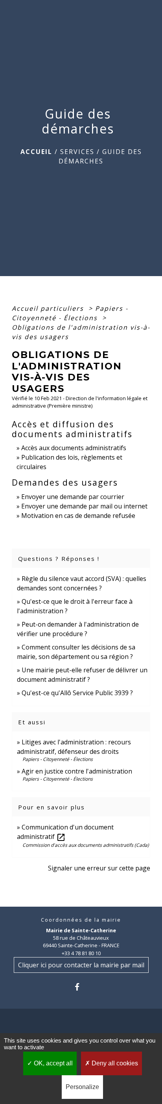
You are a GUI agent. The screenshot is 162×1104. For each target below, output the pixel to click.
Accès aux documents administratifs (73, 447)
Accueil (36, 151)
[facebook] (80, 987)
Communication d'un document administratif (65, 832)
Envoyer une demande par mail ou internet (84, 506)
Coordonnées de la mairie (81, 920)
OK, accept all (52, 1063)
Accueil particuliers (49, 308)
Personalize (82, 1087)
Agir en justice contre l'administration (77, 771)
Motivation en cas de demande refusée (78, 515)
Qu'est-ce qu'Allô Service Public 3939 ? (77, 692)
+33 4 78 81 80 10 (81, 953)
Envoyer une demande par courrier (72, 496)
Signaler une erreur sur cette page (99, 868)
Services (77, 151)
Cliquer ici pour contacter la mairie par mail (81, 965)
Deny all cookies (114, 1063)
